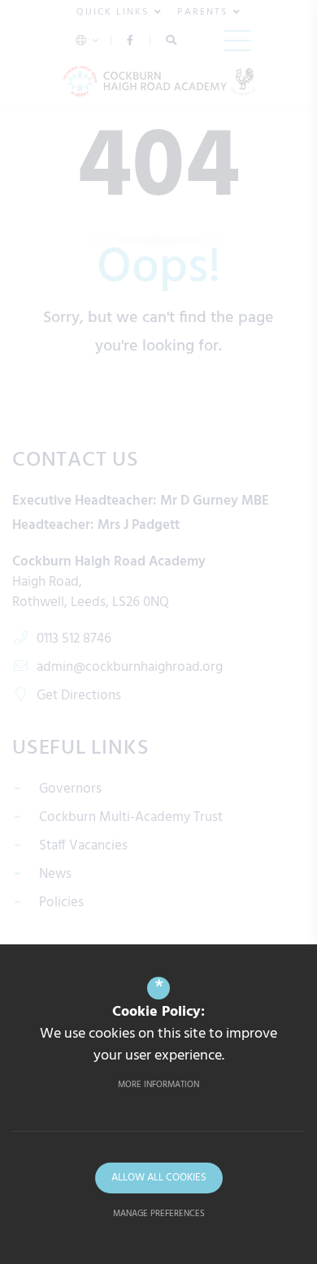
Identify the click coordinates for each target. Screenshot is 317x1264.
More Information (158, 1084)
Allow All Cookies (158, 1177)
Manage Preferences (159, 1213)
